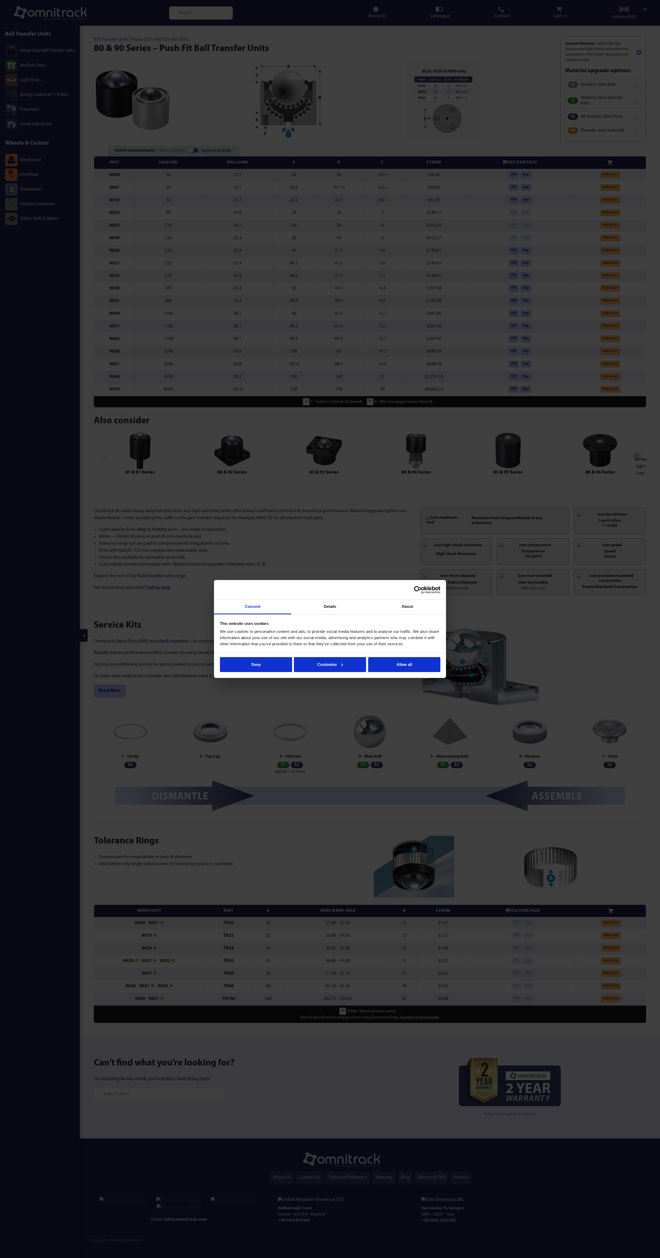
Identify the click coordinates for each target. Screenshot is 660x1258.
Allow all (404, 664)
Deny (256, 664)
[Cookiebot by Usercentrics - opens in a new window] (417, 590)
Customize (327, 664)
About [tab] (407, 606)
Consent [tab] (252, 606)
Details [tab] (330, 606)
